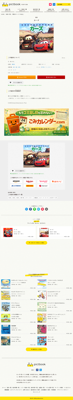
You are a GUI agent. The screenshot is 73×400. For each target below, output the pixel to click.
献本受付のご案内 (35, 390)
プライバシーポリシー (62, 390)
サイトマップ (36, 392)
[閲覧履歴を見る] (54, 4)
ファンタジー (48, 67)
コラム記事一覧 (50, 387)
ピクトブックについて (16, 390)
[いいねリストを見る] (50, 4)
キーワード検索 (59, 387)
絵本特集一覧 (16, 387)
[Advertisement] (36, 259)
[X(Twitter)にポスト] (26, 209)
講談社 (13, 64)
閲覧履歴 (7, 390)
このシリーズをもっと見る (37, 243)
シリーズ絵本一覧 (22, 9)
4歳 (13, 67)
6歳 (19, 67)
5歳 (16, 67)
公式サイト (53, 197)
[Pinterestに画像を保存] (42, 209)
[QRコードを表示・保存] (46, 209)
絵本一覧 (8, 9)
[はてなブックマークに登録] (38, 209)
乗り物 (42, 67)
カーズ (14, 70)
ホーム (4, 387)
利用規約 (53, 390)
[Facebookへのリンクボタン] (37, 370)
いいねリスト (67, 387)
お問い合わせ (65, 9)
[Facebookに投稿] (30, 209)
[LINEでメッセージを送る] (34, 209)
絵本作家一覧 (36, 9)
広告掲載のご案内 (45, 390)
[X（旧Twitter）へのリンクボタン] (40, 370)
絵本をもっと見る (37, 349)
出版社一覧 (51, 9)
